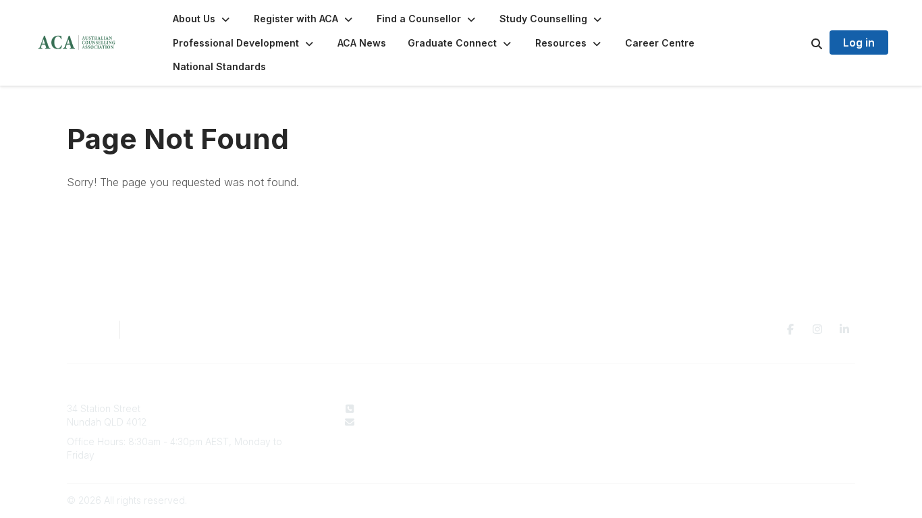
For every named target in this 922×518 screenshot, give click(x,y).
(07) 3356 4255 (394, 408)
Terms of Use (724, 422)
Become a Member (562, 434)
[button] (202, 19)
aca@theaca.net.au (403, 422)
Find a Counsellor (559, 422)
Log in (859, 42)
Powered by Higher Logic (797, 500)
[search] (800, 43)
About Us (540, 408)
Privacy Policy (726, 408)
